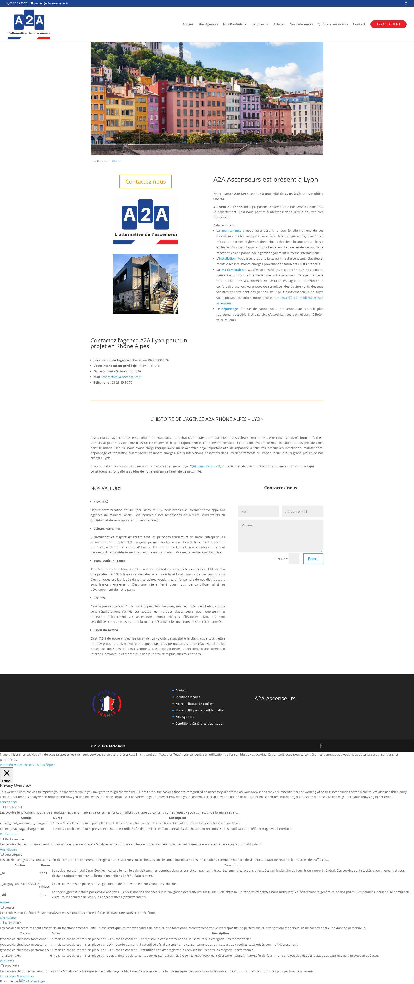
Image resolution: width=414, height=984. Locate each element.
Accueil (188, 24)
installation (227, 258)
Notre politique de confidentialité (200, 710)
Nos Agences (208, 24)
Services (258, 24)
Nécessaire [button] (8, 918)
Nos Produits (233, 24)
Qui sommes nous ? (333, 24)
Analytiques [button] (8, 849)
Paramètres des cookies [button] (17, 765)
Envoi (313, 559)
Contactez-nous (145, 181)
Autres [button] (4, 902)
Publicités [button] (7, 961)
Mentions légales (188, 697)
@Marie (115, 161)
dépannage (229, 309)
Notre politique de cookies (194, 704)
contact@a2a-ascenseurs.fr (122, 377)
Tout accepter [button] (45, 765)
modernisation (233, 270)
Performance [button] (9, 834)
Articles (279, 24)
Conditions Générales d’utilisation (200, 723)
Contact (359, 24)
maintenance (231, 230)
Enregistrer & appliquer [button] (17, 976)
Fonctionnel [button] (8, 802)
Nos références (301, 24)
